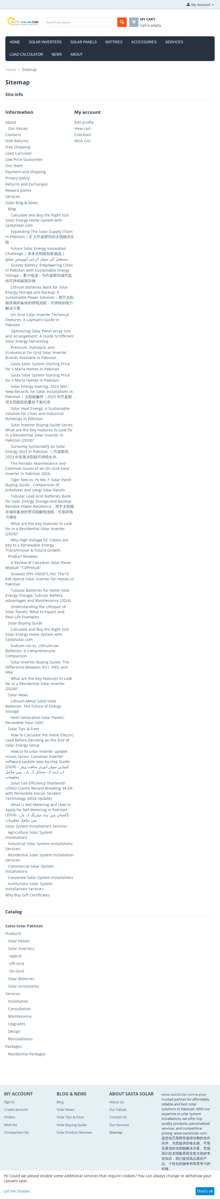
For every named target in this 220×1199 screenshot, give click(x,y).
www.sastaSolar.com (178, 1094)
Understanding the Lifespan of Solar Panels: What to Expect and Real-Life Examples (35, 611)
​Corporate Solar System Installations (40, 877)
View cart (82, 128)
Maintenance (20, 1016)
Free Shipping (17, 147)
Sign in (9, 1101)
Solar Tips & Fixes (23, 728)
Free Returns (16, 140)
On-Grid (16, 971)
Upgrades (16, 1023)
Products (13, 933)
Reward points (18, 190)
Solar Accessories (23, 986)
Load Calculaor (18, 153)
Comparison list (16, 1132)
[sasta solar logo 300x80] (23, 20)
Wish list (10, 1124)
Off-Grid (16, 963)
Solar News (18, 694)
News (57, 54)
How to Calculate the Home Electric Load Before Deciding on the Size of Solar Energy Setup (39, 740)
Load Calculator (26, 54)
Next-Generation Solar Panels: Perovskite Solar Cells (35, 720)
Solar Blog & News (21, 202)
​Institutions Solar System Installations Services (29, 886)
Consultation (19, 1008)
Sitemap (115, 1132)
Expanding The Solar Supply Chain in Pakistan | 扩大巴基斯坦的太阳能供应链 (39, 236)
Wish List (82, 140)
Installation (18, 1001)
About (77, 54)
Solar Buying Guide (25, 623)
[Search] (122, 22)
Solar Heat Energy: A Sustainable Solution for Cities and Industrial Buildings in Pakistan (37, 413)
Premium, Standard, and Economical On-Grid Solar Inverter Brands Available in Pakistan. (36, 352)
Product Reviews (23, 556)
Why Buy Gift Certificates (27, 895)
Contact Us (118, 1117)
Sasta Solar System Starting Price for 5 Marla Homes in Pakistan (37, 366)
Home (15, 42)
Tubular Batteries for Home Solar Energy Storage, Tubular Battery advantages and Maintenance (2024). (38, 595)
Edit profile (84, 122)
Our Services (119, 1124)
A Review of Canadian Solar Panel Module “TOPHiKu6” (38, 565)
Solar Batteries (21, 978)
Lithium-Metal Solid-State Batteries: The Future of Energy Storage (33, 706)
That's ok (205, 1191)
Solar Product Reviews (74, 1132)
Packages (13, 1046)
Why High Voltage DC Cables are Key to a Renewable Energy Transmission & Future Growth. (36, 545)
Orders (9, 1117)
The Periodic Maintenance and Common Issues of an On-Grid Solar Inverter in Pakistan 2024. (37, 468)
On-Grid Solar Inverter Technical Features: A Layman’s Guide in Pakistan (37, 319)
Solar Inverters (45, 42)
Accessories (144, 42)
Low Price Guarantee (23, 159)
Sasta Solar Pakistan (24, 925)
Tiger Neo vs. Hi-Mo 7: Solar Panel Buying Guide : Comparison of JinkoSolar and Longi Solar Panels (38, 484)
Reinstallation (20, 1038)
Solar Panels (83, 42)
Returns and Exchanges (26, 184)
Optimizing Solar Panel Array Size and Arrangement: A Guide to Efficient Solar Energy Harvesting (39, 336)
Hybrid (15, 956)
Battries (114, 42)
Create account (16, 1109)
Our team (14, 165)
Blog (12, 208)
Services (174, 42)
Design (14, 1031)
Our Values (18, 128)
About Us (116, 1101)
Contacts (13, 134)
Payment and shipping (25, 171)
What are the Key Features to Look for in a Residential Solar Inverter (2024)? (38, 528)
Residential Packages (27, 1053)
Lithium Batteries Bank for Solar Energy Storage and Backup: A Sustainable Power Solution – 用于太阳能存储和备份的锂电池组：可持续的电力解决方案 (39, 298)
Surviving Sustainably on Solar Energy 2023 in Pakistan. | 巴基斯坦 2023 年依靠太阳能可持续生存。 (36, 451)
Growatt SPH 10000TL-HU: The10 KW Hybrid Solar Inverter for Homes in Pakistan (39, 579)
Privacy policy (17, 177)
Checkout (82, 134)
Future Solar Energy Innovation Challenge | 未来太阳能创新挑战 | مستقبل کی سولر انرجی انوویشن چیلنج (36, 253)
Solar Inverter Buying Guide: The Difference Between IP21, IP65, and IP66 (37, 667)
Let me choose (17, 1191)
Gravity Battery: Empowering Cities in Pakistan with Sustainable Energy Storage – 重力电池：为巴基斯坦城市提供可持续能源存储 (39, 272)
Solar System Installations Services (36, 826)
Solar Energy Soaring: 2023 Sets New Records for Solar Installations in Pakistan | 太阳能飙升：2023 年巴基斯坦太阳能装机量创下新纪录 (39, 394)
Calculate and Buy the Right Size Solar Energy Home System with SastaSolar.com (37, 220)
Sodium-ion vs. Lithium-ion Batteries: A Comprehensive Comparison (32, 650)
